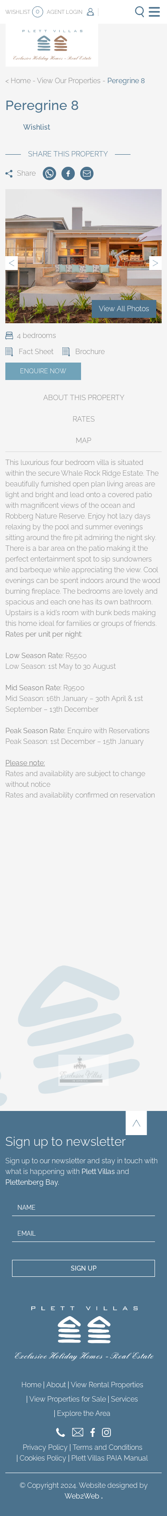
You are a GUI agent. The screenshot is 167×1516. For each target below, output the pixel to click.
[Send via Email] (87, 173)
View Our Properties (69, 80)
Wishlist (22, 11)
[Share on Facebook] (68, 173)
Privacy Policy (45, 1447)
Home (21, 80)
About (56, 1385)
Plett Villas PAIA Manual (109, 1458)
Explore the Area (83, 1413)
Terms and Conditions (108, 1447)
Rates (84, 419)
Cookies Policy (43, 1458)
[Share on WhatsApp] (49, 173)
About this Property (83, 397)
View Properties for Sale (67, 1399)
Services (124, 1399)
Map (83, 440)
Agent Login (64, 12)
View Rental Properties (107, 1385)
